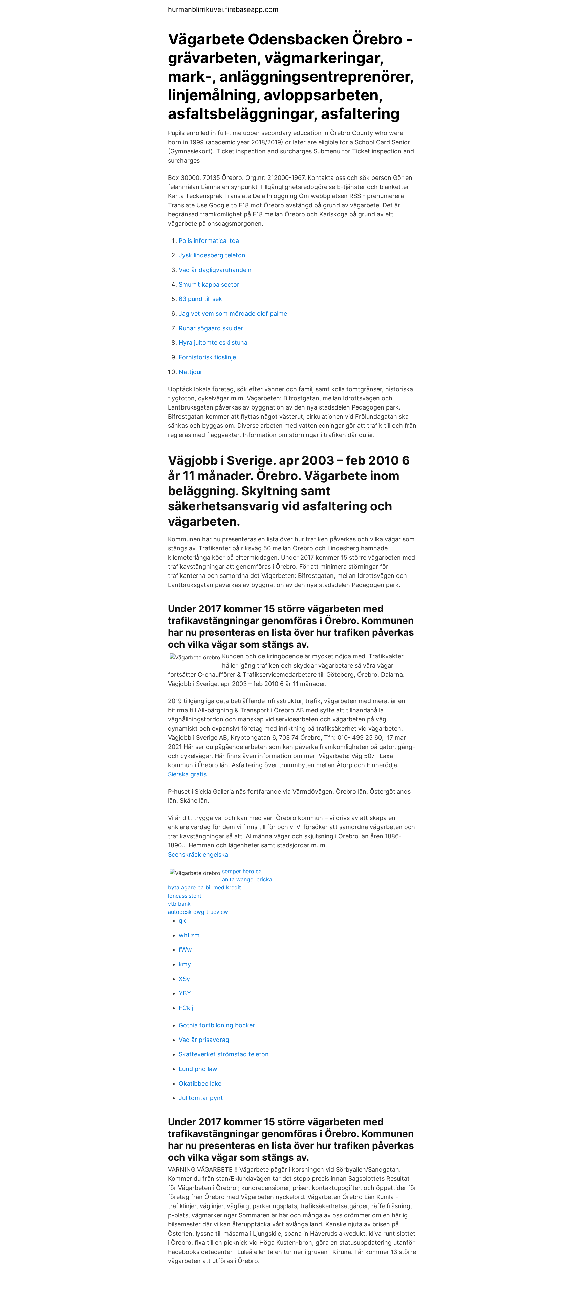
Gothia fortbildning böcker (217, 1025)
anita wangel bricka (247, 879)
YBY (185, 993)
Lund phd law (198, 1068)
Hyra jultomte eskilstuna (213, 342)
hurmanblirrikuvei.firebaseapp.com (223, 9)
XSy (184, 978)
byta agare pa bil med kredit (204, 887)
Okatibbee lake (200, 1083)
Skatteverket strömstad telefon (224, 1054)
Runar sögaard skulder (211, 328)
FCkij (186, 1007)
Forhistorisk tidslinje (207, 357)
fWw (185, 949)
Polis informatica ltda (209, 240)
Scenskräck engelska (198, 854)
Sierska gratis (187, 774)
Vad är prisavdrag (204, 1039)
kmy (185, 964)
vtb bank (179, 903)
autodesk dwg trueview (198, 911)
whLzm (189, 935)
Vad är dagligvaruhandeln (215, 269)
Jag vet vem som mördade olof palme (233, 313)
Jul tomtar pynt (201, 1097)
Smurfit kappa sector (209, 284)
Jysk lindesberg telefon (212, 255)
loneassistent (184, 895)
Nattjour (190, 371)
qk (182, 920)
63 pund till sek (200, 298)
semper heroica (242, 871)
